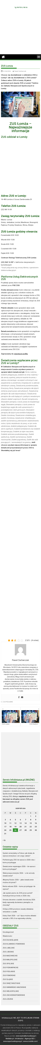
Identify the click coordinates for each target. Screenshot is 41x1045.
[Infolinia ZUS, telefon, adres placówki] (3, 57)
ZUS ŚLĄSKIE (8, 979)
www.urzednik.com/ (30, 1041)
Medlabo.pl (10, 1039)
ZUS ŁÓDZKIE (8, 999)
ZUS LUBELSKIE (9, 948)
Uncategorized (8, 932)
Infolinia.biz (19, 1039)
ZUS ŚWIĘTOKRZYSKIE (11, 983)
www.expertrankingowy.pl (12, 1041)
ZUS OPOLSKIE (8, 964)
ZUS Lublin (5, 724)
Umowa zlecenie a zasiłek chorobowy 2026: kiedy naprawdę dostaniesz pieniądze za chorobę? (19, 902)
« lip (4, 840)
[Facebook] (19, 697)
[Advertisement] (20, 33)
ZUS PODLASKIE (8, 702)
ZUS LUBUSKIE (8, 952)
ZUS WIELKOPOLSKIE (11, 991)
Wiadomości (7, 936)
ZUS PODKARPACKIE (10, 968)
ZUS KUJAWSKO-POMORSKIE (14, 944)
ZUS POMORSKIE (9, 975)
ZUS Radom (33, 724)
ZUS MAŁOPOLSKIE (10, 960)
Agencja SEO (29, 1039)
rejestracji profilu (21, 354)
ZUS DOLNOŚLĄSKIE (10, 940)
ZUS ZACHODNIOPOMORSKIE (14, 995)
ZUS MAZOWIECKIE (10, 956)
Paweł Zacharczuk (20, 71)
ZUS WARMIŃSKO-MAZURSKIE (14, 987)
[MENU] (38, 56)
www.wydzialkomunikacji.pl (26, 1036)
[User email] (22, 697)
